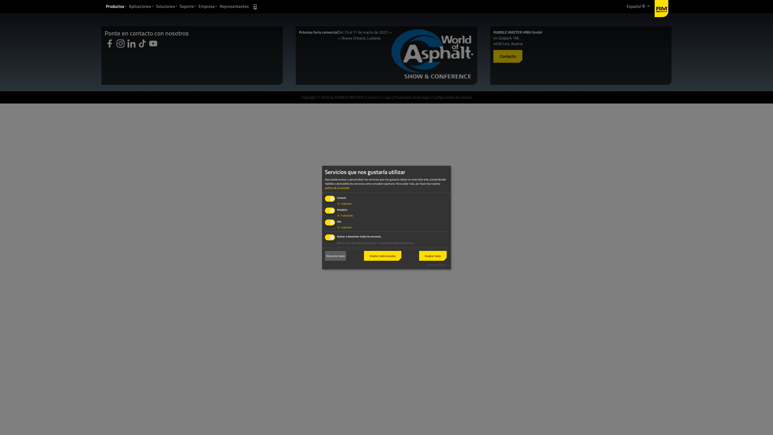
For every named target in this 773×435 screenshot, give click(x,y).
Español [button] (634, 6)
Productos (115, 6)
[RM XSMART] (255, 7)
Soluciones (165, 6)
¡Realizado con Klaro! (436, 264)
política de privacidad (337, 188)
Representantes (234, 6)
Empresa (206, 6)
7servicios (345, 215)
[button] (126, 6)
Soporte (187, 6)
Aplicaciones (140, 6)
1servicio (344, 203)
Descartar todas (335, 256)
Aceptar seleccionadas (383, 256)
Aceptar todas (433, 256)
